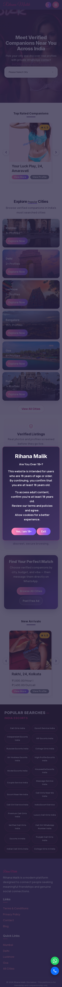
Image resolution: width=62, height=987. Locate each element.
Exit (43, 531)
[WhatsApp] (55, 961)
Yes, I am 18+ (24, 531)
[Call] (55, 971)
